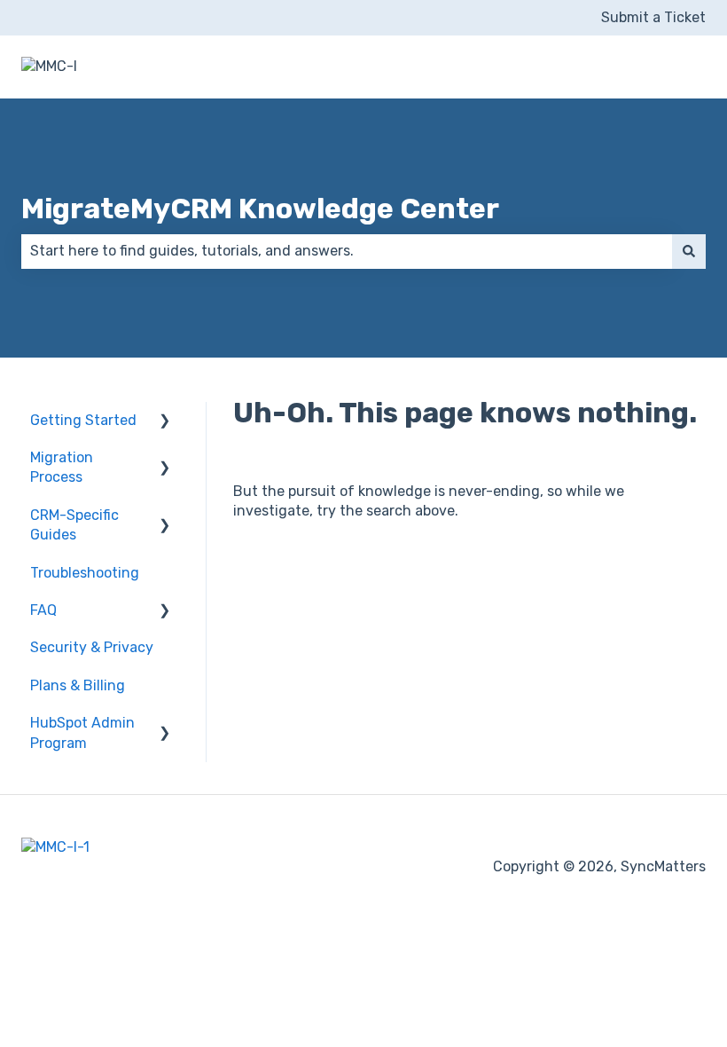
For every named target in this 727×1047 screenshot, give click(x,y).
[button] (165, 422)
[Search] (689, 251)
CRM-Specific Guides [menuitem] (74, 525)
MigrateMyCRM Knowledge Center (260, 208)
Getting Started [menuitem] (83, 420)
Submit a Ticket (653, 17)
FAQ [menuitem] (43, 610)
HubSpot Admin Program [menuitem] (82, 732)
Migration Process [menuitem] (61, 467)
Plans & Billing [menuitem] (77, 685)
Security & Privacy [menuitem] (91, 647)
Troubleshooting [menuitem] (84, 572)
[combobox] (346, 251)
